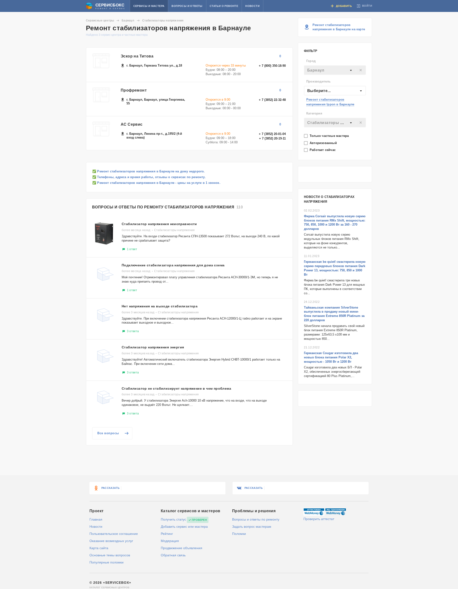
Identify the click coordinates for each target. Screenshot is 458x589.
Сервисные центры (100, 20)
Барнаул (128, 20)
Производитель (318, 81)
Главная (95, 519)
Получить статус (173, 519)
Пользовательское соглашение (113, 534)
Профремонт (134, 90)
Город (311, 61)
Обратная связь (173, 555)
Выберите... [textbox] (319, 91)
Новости (252, 6)
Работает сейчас (323, 150)
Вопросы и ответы (187, 6)
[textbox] (334, 70)
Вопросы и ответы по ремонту (255, 519)
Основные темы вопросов (109, 555)
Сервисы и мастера (149, 6)
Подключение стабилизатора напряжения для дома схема (173, 265)
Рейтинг (167, 534)
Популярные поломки (106, 562)
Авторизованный (324, 143)
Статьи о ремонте (224, 6)
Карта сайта (98, 548)
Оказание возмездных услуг (111, 541)
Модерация (170, 541)
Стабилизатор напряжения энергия (153, 347)
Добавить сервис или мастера (184, 526)
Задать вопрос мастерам (251, 526)
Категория (314, 113)
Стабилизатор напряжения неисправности (159, 224)
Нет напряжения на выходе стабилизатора (160, 306)
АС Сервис (132, 124)
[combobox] (335, 70)
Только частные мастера (330, 136)
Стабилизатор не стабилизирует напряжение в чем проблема (176, 388)
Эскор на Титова (137, 56)
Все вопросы (108, 433)
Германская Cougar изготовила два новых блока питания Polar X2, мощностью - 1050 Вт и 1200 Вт (331, 357)
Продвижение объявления (181, 548)
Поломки (239, 534)
